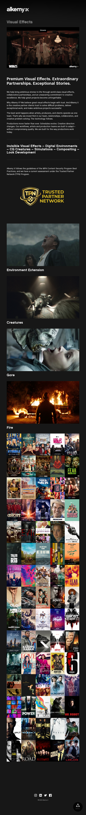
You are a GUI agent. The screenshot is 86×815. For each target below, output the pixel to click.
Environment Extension (25, 270)
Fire (10, 428)
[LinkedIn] (40, 795)
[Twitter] (45, 795)
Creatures (15, 323)
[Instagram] (35, 795)
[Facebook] (50, 795)
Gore (11, 375)
